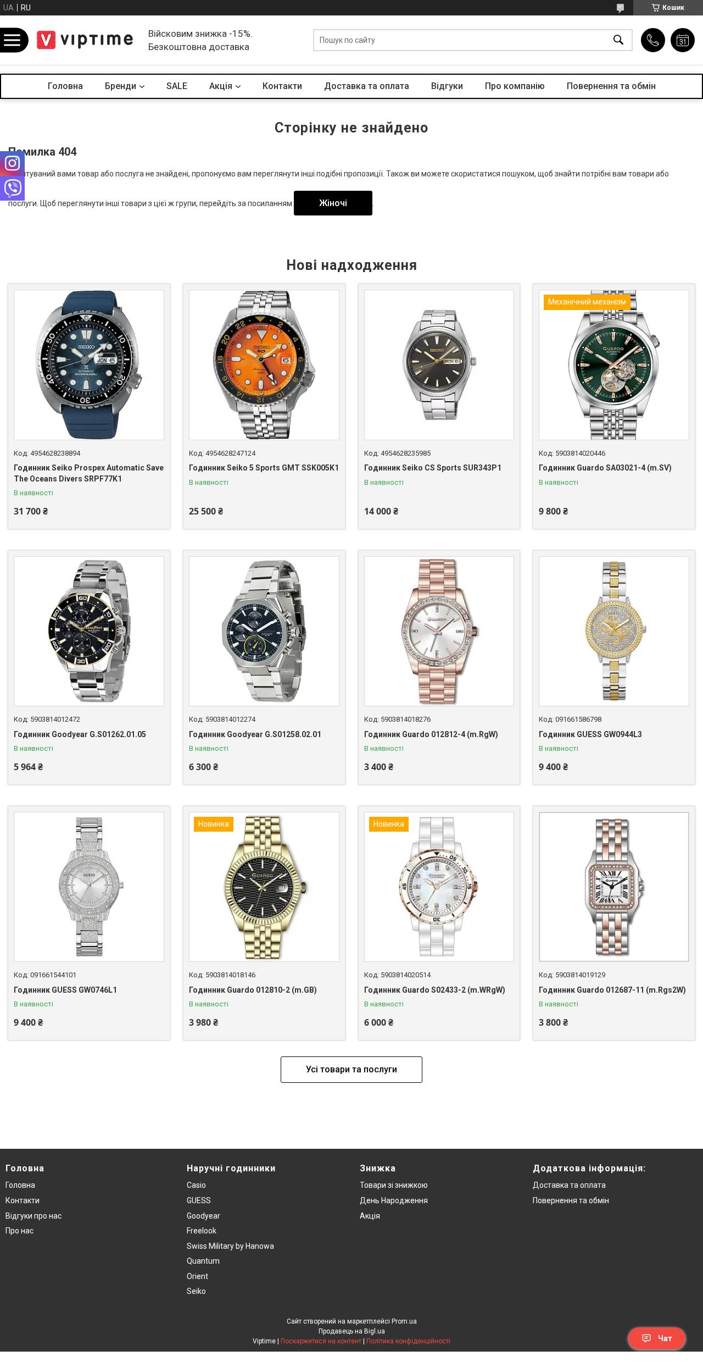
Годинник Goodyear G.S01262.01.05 (80, 734)
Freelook (201, 1230)
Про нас (19, 1230)
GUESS (199, 1200)
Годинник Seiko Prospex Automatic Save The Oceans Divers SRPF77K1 (89, 473)
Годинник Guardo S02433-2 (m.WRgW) (434, 990)
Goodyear (203, 1215)
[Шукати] (618, 40)
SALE (176, 86)
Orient (197, 1276)
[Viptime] (85, 40)
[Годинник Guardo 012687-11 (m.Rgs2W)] (614, 887)
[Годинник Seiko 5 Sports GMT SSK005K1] (264, 365)
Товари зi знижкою (394, 1185)
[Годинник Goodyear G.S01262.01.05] (89, 631)
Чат (665, 1338)
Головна (65, 86)
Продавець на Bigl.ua (352, 1331)
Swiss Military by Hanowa (230, 1246)
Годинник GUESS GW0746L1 (65, 990)
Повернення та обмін (611, 86)
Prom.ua (404, 1321)
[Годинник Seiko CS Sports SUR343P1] (439, 365)
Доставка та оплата (366, 86)
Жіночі (333, 203)
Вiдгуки (447, 86)
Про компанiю (515, 86)
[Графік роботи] (683, 40)
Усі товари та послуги (351, 1069)
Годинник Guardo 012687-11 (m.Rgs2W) (612, 990)
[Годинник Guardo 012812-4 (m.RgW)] (439, 631)
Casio (196, 1185)
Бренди (120, 86)
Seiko (196, 1291)
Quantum (203, 1261)
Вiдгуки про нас (33, 1215)
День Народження (394, 1200)
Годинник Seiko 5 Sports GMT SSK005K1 (264, 467)
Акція (370, 1215)
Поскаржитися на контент (321, 1341)
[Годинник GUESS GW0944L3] (614, 631)
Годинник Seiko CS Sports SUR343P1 (432, 467)
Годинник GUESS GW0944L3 (590, 734)
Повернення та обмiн (571, 1200)
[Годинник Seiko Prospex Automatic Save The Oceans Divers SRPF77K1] (89, 365)
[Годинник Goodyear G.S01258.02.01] (264, 631)
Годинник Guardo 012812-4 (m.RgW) (431, 734)
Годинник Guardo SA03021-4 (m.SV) (605, 467)
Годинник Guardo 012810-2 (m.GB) (253, 990)
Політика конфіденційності (408, 1341)
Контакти (282, 86)
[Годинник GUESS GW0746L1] (89, 887)
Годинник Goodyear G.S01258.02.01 (255, 734)
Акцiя (220, 86)
